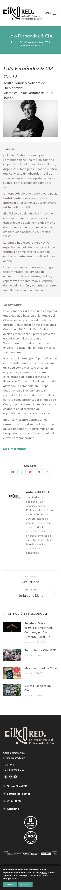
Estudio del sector (18, 793)
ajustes (43, 872)
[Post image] (12, 627)
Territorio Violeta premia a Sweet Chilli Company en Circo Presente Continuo (39, 630)
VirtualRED (14, 801)
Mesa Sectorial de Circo (40, 668)
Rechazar (25, 884)
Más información (15, 449)
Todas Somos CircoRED (40, 650)
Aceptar (9, 884)
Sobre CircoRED (17, 786)
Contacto (13, 808)
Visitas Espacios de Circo (37, 688)
